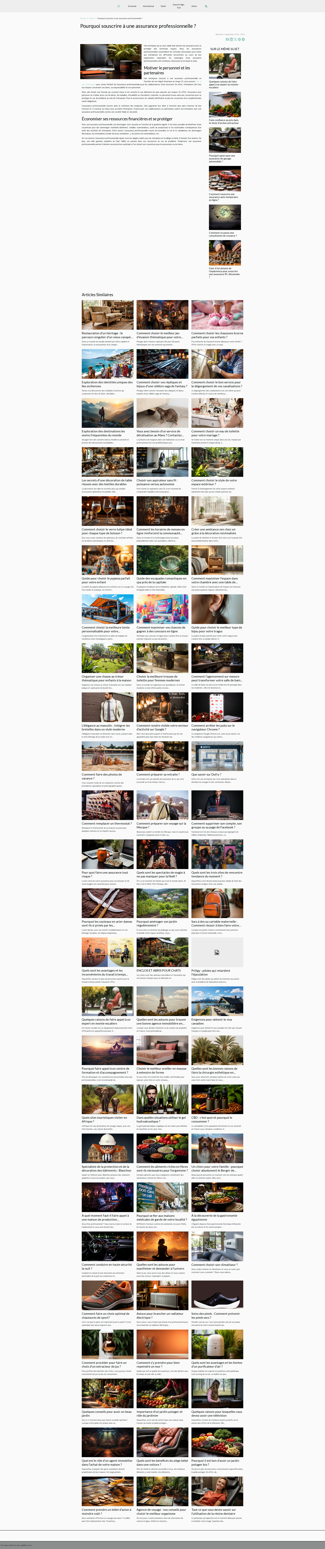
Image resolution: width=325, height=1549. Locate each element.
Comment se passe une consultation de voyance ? (223, 234)
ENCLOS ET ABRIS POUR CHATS (159, 970)
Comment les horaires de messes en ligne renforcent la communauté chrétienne (161, 533)
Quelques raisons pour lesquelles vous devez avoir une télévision (216, 1413)
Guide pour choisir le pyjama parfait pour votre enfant (106, 580)
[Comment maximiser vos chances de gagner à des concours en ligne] (162, 608)
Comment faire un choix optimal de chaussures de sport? (105, 1315)
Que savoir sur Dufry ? (206, 774)
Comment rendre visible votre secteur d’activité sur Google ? (162, 727)
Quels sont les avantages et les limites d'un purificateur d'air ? (216, 1364)
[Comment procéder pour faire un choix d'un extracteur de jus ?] (108, 1344)
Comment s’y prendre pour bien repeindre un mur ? (158, 1364)
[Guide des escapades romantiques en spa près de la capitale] (162, 559)
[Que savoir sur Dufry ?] (217, 755)
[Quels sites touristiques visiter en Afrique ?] (108, 1099)
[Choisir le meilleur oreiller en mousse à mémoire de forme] (162, 1050)
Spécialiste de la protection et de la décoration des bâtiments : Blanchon (106, 1168)
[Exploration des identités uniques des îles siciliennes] (108, 363)
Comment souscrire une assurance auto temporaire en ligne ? (223, 197)
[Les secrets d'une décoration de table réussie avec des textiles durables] (108, 461)
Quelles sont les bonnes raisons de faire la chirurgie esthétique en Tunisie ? (214, 1072)
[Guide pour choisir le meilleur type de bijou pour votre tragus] (217, 608)
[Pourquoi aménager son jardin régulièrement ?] (162, 902)
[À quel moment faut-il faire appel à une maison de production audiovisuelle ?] (108, 1197)
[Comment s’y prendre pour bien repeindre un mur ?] (162, 1344)
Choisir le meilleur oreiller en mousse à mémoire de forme (161, 1070)
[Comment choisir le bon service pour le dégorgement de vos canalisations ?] (217, 363)
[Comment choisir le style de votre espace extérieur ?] (217, 461)
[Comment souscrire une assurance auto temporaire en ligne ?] (225, 178)
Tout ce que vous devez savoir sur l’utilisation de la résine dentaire (213, 1511)
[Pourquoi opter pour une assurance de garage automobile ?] (225, 139)
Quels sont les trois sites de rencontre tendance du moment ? (216, 874)
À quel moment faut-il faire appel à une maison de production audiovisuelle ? (105, 1219)
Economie (132, 6)
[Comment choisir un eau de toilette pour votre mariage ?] (217, 412)
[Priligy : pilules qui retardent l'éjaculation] (217, 952)
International (148, 6)
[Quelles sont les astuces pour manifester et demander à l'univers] (162, 1246)
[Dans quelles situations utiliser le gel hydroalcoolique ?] (162, 1099)
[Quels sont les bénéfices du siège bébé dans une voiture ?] (162, 1442)
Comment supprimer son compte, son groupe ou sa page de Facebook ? (216, 825)
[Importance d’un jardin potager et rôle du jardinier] (162, 1393)
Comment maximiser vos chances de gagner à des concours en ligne (161, 629)
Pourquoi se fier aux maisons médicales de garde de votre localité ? (162, 1217)
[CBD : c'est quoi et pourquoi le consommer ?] (217, 1099)
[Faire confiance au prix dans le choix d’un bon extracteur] (225, 104)
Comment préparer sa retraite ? (158, 774)
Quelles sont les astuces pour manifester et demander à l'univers (160, 1266)
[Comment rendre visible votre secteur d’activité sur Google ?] (162, 706)
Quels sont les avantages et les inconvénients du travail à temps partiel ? (104, 974)
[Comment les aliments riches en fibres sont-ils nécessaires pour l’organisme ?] (162, 1148)
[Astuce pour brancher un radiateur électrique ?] (162, 1295)
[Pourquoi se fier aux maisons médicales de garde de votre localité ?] (162, 1197)
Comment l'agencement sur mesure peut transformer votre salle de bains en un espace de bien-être (216, 680)
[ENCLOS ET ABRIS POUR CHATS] (162, 952)
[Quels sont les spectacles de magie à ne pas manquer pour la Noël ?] (162, 853)
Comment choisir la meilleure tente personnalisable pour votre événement (106, 631)
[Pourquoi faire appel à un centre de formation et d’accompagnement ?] (108, 1050)
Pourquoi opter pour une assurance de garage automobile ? (222, 158)
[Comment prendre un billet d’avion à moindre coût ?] (108, 1491)
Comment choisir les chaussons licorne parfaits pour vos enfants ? (217, 335)
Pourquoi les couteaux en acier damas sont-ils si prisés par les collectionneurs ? (107, 925)
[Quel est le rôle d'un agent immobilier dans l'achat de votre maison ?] (108, 1442)
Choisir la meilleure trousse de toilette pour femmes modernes (158, 678)
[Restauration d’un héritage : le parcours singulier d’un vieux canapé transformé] (108, 314)
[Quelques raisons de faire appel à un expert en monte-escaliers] (225, 65)
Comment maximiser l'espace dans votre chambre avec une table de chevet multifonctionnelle (214, 582)
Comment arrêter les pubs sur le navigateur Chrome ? (213, 727)
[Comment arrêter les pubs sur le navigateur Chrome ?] (217, 706)
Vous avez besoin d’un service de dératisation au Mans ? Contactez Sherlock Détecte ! (159, 435)
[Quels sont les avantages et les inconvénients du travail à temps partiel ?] (108, 952)
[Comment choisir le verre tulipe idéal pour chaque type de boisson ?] (108, 510)
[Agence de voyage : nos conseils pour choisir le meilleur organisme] (162, 1491)
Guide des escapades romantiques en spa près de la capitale (161, 580)
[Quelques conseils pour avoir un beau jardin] (108, 1393)
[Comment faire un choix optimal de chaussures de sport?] (108, 1295)
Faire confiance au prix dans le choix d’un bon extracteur (224, 121)
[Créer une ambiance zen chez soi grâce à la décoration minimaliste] (217, 510)
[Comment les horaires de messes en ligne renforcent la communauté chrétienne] (162, 510)
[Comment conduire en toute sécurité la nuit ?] (108, 1246)
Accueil (83, 18)
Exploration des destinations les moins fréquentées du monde (103, 433)
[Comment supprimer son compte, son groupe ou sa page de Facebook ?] (217, 805)
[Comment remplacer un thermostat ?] (108, 805)
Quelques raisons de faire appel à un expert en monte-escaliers (224, 84)
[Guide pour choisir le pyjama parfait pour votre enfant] (108, 559)
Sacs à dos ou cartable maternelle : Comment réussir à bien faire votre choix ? (215, 925)
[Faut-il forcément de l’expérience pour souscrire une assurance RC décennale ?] (225, 252)
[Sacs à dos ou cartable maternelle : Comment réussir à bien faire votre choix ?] (217, 902)
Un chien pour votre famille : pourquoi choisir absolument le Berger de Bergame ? (217, 1170)
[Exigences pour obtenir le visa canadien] (217, 1001)
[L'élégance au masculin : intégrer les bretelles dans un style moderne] (108, 706)
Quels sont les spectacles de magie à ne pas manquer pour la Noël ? (161, 874)
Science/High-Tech (179, 6)
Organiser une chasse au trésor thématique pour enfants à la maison (106, 678)
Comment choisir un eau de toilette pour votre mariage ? (215, 433)
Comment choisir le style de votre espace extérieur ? (214, 482)
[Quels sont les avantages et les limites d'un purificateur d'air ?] (217, 1344)
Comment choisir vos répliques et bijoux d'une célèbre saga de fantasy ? (162, 384)
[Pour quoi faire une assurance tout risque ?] (108, 853)
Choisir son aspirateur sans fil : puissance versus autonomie (157, 482)
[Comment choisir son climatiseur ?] (217, 1246)
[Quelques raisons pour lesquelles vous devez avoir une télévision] (217, 1393)
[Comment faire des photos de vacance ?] (108, 755)
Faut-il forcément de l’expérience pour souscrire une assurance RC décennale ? (224, 272)
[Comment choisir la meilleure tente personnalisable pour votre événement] (108, 608)
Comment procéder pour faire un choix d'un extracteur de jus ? (104, 1364)
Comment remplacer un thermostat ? (107, 823)
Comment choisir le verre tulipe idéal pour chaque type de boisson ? (107, 531)
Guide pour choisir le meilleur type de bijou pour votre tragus (216, 629)
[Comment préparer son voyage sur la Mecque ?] (162, 805)
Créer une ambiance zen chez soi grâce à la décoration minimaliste (213, 531)
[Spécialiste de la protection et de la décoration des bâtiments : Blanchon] (108, 1148)
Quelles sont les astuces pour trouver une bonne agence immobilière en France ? (161, 1023)
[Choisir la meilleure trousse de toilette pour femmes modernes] (162, 657)
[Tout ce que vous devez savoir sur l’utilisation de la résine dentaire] (217, 1491)
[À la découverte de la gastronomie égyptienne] (217, 1197)
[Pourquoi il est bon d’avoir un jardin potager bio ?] (217, 1442)
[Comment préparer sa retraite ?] (162, 755)
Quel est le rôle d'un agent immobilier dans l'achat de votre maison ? (107, 1462)
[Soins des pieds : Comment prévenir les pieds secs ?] (217, 1295)
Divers (194, 6)
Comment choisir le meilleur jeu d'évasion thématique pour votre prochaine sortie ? (159, 337)
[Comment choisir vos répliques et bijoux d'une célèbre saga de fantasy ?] (162, 363)
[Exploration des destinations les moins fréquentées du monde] (108, 412)
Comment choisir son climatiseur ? (214, 1264)
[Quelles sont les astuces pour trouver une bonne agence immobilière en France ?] (162, 1001)
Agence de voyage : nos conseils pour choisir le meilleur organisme (161, 1511)
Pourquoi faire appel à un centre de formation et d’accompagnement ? (105, 1070)
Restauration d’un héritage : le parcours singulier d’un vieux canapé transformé (106, 337)
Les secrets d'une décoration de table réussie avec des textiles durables (107, 482)
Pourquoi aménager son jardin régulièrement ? (157, 923)
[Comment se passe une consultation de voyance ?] (225, 217)
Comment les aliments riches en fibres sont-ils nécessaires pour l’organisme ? (162, 1168)
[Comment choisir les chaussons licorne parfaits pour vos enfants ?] (217, 314)
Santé (163, 6)
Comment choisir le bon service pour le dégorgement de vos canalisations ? (216, 384)
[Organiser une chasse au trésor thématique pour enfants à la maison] (108, 657)
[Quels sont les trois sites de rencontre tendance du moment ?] (217, 853)
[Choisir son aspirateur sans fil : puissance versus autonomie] (162, 461)
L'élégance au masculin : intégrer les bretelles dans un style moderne (106, 727)
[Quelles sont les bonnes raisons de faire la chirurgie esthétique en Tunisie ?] (217, 1050)
